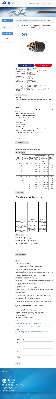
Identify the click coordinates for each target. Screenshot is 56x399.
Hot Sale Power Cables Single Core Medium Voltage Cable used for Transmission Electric (32, 332)
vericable (33, 20)
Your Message (18, 358)
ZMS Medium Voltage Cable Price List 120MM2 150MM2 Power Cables (35, 326)
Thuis (25, 3)
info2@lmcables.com (9, 390)
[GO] (4, 27)
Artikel (38, 3)
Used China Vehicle (46, 396)
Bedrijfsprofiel (32, 3)
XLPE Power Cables (36, 323)
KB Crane (41, 396)
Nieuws (44, 3)
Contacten (50, 3)
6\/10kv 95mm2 (21, 323)
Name (18, 342)
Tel (17, 351)
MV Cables (28, 323)
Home (24, 20)
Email (18, 346)
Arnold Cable (36, 396)
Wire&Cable (31, 396)
